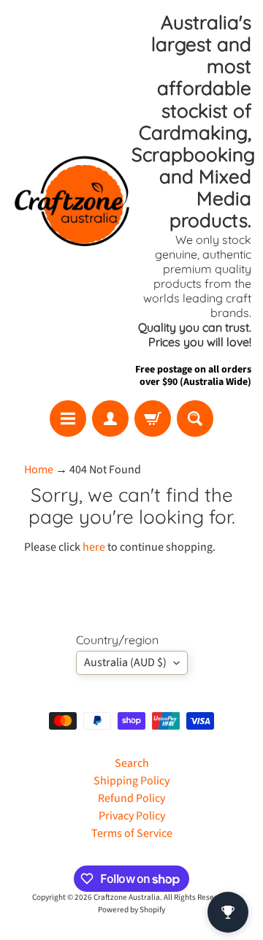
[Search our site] (195, 418)
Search (132, 763)
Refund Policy (131, 798)
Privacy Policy (132, 816)
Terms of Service (131, 833)
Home (38, 470)
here (94, 547)
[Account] (110, 418)
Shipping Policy (131, 781)
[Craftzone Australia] (72, 200)
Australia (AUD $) (125, 662)
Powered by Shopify (131, 909)
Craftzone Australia (127, 897)
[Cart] (152, 418)
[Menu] (68, 418)
